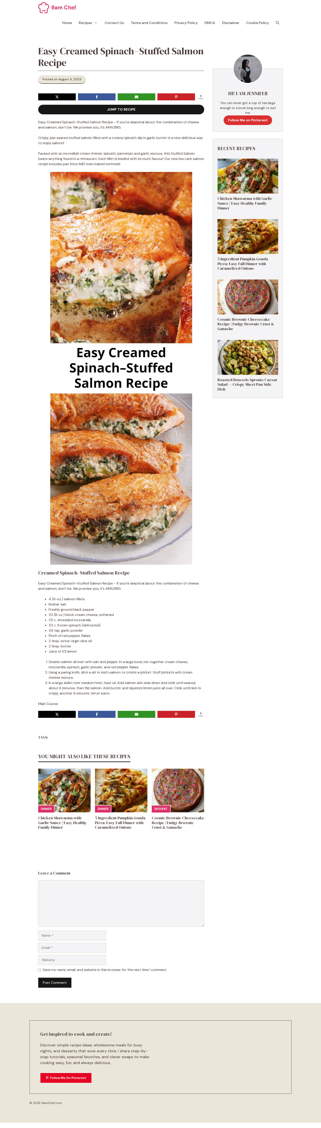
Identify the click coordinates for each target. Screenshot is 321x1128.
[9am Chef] (43, 7)
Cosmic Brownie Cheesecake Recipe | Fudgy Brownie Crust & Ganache (178, 822)
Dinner (46, 809)
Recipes (85, 23)
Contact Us (114, 23)
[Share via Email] (136, 96)
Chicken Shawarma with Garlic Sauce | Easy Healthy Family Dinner (62, 822)
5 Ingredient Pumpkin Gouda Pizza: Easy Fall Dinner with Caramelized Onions (120, 822)
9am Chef (63, 7)
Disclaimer (230, 23)
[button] (277, 23)
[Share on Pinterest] (176, 96)
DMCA (210, 23)
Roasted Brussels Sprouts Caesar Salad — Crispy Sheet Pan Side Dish (247, 384)
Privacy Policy (186, 23)
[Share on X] (57, 96)
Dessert (160, 809)
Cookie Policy (257, 23)
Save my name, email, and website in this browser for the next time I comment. (105, 969)
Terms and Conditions (149, 23)
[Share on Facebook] (97, 96)
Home (67, 23)
